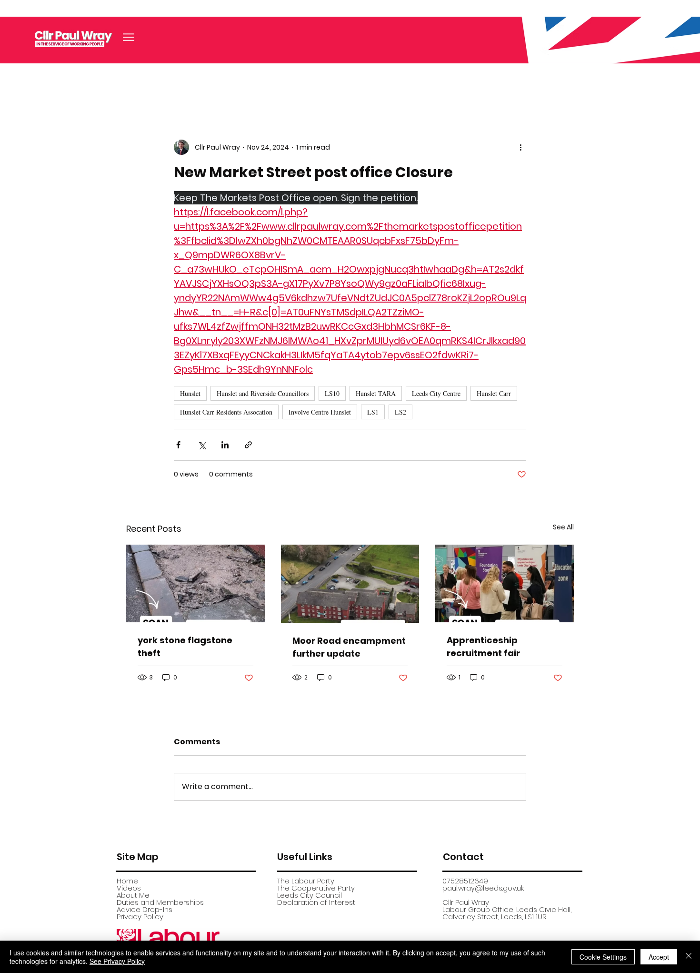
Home (127, 881)
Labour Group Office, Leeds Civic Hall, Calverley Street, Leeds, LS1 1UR (506, 913)
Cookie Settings (603, 957)
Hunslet (190, 393)
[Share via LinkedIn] (225, 444)
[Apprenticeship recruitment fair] (504, 583)
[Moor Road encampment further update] (350, 584)
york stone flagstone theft (185, 646)
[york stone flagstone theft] (195, 583)
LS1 (373, 411)
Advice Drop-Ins (144, 909)
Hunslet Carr (494, 393)
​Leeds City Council (309, 895)
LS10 (332, 393)
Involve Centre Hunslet (320, 411)
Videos (129, 888)
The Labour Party (305, 881)
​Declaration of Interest (316, 902)
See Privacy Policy (117, 961)
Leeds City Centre (436, 393)
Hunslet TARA (376, 393)
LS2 (400, 411)
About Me (133, 895)
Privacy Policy (140, 917)
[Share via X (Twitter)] (201, 444)
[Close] (688, 956)
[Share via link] (248, 444)
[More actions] (520, 147)
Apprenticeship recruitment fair (483, 646)
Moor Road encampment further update (349, 647)
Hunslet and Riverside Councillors (263, 393)
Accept (659, 957)
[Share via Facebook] (178, 444)
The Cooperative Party (316, 888)
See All (563, 527)
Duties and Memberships (160, 902)
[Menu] (128, 37)
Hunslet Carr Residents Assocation (226, 411)
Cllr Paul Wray (465, 902)
